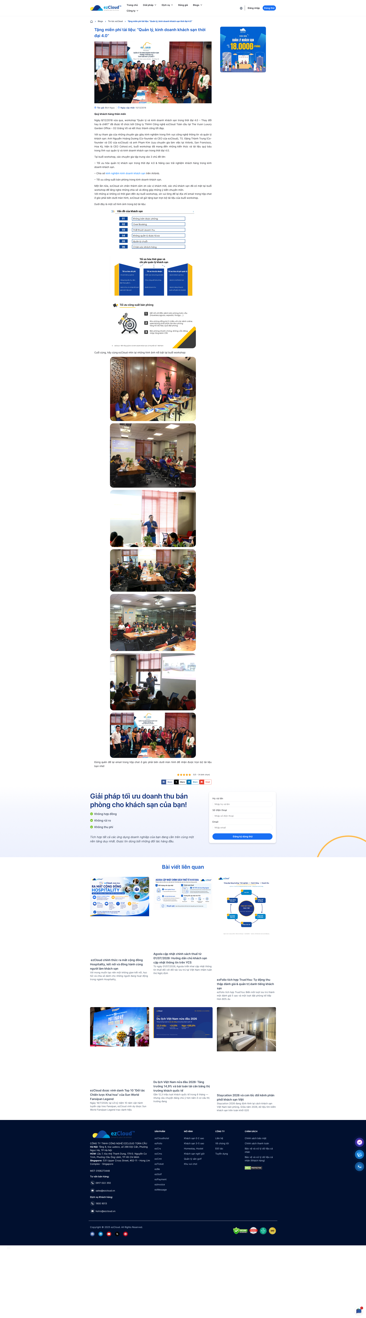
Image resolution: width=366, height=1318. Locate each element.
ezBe (157, 1169)
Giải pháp (148, 5)
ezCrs (158, 1148)
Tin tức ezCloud (115, 21)
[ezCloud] (105, 8)
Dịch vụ (166, 5)
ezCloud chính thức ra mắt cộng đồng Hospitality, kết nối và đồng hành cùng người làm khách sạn (116, 964)
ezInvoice (160, 1184)
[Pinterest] (125, 1234)
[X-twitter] (117, 1234)
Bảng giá (183, 5)
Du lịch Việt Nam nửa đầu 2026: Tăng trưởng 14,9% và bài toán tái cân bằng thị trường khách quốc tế (181, 1086)
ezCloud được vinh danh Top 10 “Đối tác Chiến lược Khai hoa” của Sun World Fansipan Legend (117, 1095)
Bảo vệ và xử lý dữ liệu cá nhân (259, 1150)
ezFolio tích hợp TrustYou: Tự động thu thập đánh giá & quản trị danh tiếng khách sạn (245, 984)
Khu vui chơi (190, 1163)
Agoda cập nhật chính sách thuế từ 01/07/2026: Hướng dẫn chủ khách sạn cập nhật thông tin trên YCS (180, 958)
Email (215, 821)
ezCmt (158, 1158)
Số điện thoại (219, 810)
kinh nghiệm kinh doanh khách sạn (125, 173)
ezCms (158, 1153)
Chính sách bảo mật (255, 1138)
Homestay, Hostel (193, 1148)
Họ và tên (217, 798)
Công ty (131, 10)
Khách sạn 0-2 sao (194, 1138)
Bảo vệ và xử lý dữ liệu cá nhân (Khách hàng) (259, 1159)
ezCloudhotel (162, 1138)
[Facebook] (92, 1234)
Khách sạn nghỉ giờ (194, 1153)
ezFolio (158, 1143)
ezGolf (158, 1174)
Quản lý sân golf (193, 1158)
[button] (167, 782)
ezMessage (161, 1189)
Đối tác (219, 1148)
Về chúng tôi (222, 1143)
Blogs (196, 5)
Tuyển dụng (221, 1153)
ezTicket (159, 1163)
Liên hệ (219, 1138)
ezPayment (161, 1179)
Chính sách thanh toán (257, 1143)
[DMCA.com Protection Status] (8, 1247)
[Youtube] (109, 1234)
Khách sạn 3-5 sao (194, 1143)
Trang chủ (132, 5)
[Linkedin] (100, 1234)
